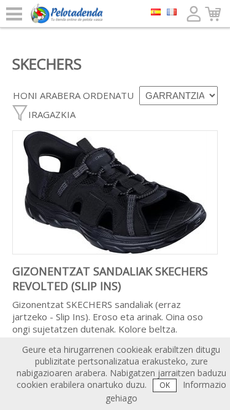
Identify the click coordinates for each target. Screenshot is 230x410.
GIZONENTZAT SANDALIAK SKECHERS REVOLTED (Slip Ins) (110, 278)
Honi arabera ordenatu (73, 95)
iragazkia (51, 114)
